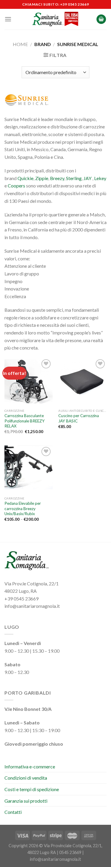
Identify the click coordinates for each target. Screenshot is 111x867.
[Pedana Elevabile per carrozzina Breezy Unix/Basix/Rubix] (28, 469)
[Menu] (8, 19)
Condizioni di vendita (25, 778)
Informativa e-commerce (29, 766)
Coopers (16, 185)
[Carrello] (101, 19)
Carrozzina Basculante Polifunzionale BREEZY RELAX (24, 420)
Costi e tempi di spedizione (31, 789)
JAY (87, 178)
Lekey (100, 178)
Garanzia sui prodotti (25, 801)
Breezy (57, 178)
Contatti (13, 812)
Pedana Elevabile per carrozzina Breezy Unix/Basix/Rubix (22, 508)
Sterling (74, 178)
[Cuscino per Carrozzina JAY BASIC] (82, 382)
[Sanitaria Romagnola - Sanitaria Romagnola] (55, 19)
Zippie (41, 178)
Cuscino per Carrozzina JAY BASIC (78, 418)
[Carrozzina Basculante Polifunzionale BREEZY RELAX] (28, 382)
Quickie (25, 178)
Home (20, 44)
